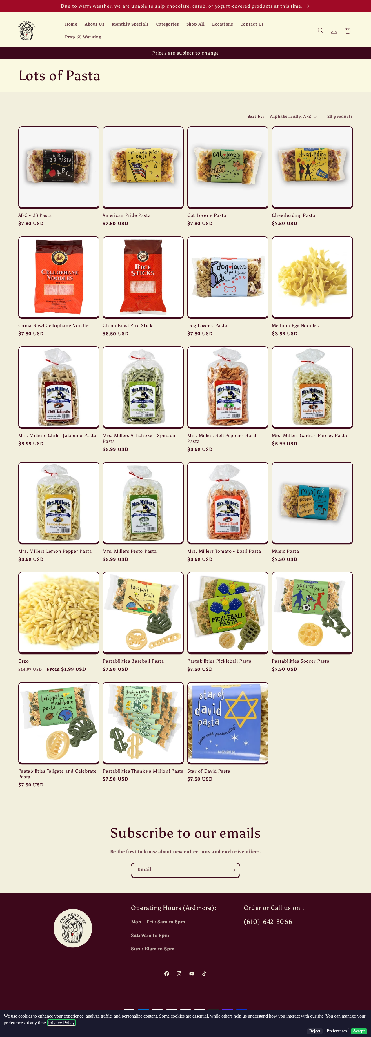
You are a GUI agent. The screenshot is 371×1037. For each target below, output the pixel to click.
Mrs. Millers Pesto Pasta (130, 551)
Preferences (337, 1031)
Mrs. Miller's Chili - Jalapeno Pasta (57, 435)
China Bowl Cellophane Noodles (54, 325)
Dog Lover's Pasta (207, 325)
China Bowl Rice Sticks (129, 325)
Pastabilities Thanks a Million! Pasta (143, 771)
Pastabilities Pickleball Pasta (219, 661)
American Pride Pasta (126, 215)
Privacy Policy (61, 1022)
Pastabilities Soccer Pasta (301, 661)
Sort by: (256, 116)
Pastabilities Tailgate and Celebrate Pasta (57, 773)
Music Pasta (285, 551)
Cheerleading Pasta (293, 215)
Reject (314, 1031)
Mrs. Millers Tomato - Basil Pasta (224, 551)
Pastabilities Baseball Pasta (133, 661)
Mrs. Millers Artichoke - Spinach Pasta (139, 438)
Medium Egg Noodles (295, 325)
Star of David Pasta (208, 771)
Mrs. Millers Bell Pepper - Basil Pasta (221, 438)
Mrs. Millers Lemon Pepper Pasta (55, 551)
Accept (359, 1031)
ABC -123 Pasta (35, 215)
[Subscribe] (233, 870)
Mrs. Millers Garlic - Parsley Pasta (309, 435)
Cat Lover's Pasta (206, 215)
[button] (320, 30)
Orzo (23, 661)
